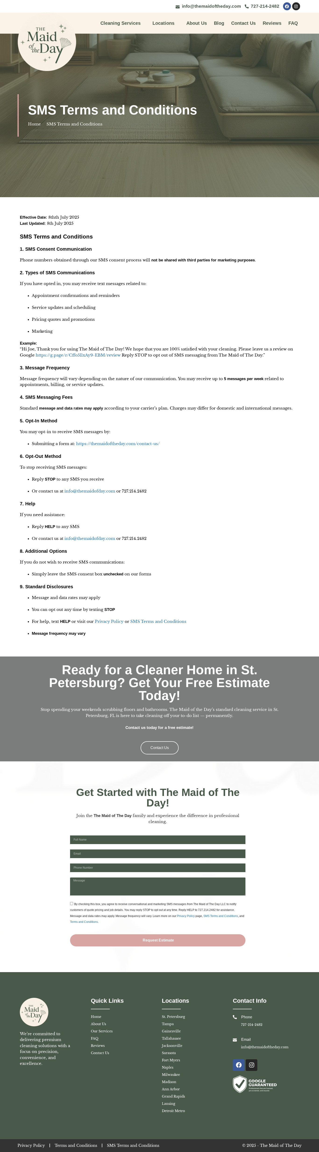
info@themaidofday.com (89, 491)
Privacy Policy (109, 621)
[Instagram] (296, 6)
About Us (196, 23)
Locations (163, 23)
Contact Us (243, 23)
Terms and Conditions (84, 922)
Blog (219, 23)
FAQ (293, 23)
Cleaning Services (120, 23)
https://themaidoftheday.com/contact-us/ (118, 443)
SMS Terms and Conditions (158, 621)
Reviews (272, 23)
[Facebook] (287, 6)
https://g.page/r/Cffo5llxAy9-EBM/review (78, 355)
